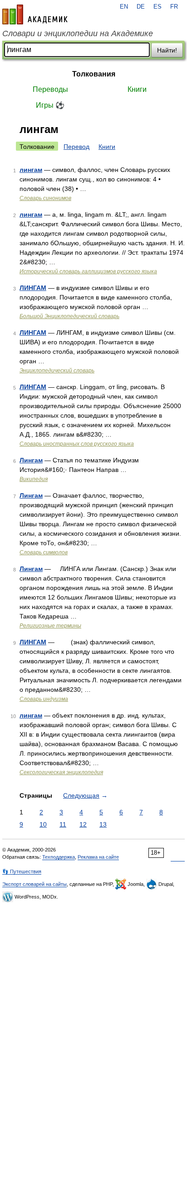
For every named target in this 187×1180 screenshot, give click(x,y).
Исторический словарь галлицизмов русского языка (88, 271)
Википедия (34, 479)
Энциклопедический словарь (57, 370)
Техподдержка (58, 857)
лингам (31, 169)
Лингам (31, 460)
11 (62, 824)
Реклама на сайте (98, 857)
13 (103, 824)
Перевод (76, 146)
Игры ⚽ (50, 105)
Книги (137, 89)
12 (83, 824)
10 (43, 824)
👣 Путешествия (21, 871)
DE (141, 7)
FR (174, 7)
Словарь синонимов (45, 198)
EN (124, 7)
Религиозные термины (50, 626)
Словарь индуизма (44, 699)
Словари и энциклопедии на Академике (77, 33)
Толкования (93, 74)
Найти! (167, 50)
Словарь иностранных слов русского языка (77, 444)
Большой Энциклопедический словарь (69, 316)
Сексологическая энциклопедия (61, 772)
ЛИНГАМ (33, 287)
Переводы (50, 89)
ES (157, 7)
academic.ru (35, 14)
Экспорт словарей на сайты (34, 884)
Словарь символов (44, 552)
